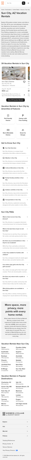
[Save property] (24, 82)
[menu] (28, 3)
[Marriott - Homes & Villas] (2, 3)
